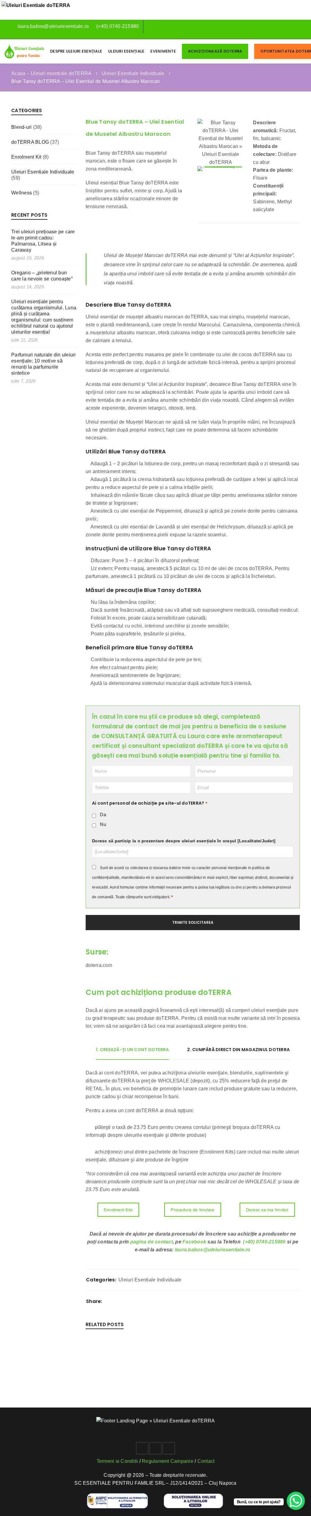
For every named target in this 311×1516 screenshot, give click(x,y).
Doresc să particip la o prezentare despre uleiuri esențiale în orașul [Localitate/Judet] (183, 840)
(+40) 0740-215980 (117, 26)
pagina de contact (151, 1241)
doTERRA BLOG (30, 142)
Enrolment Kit (26, 157)
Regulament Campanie (167, 1461)
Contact (206, 1461)
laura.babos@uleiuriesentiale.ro (52, 26)
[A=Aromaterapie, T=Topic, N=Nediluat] (220, 168)
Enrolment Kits (118, 1209)
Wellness (21, 192)
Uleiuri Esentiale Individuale (132, 73)
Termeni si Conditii (117, 1461)
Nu (103, 824)
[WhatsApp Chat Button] (296, 1501)
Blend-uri (21, 127)
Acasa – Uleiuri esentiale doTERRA (51, 73)
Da (103, 814)
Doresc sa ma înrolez (267, 1209)
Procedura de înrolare (192, 1209)
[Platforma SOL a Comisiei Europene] (193, 1497)
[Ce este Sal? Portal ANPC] (118, 1497)
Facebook (194, 1241)
